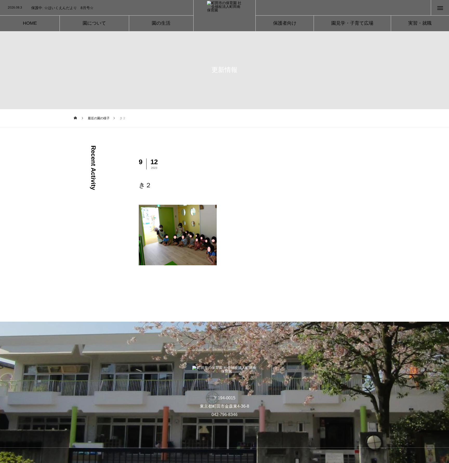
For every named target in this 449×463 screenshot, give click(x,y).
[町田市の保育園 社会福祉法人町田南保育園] (224, 15)
